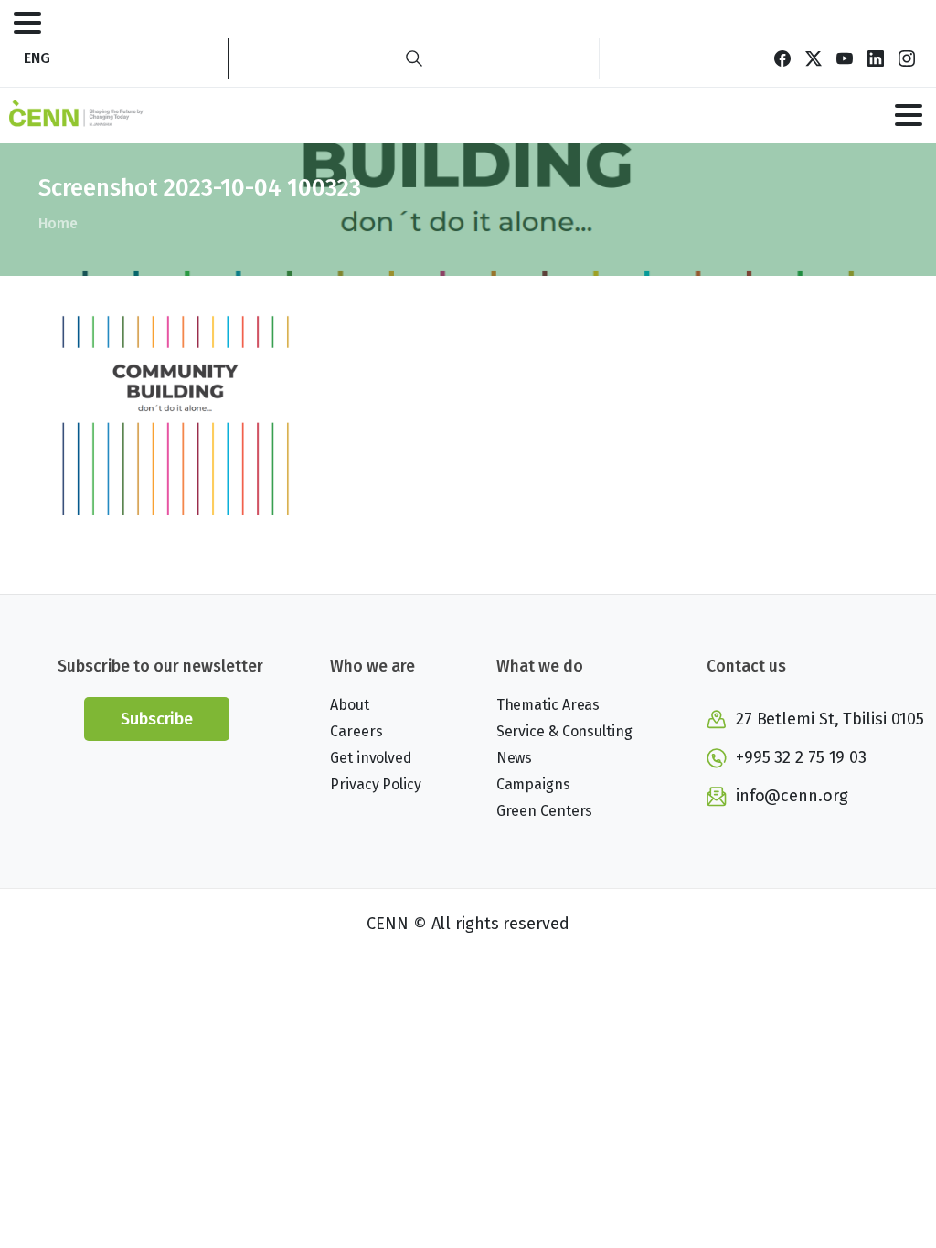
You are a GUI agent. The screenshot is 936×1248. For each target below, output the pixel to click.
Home (58, 223)
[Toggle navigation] (27, 22)
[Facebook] (782, 58)
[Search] (414, 58)
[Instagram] (907, 58)
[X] (813, 58)
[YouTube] (844, 58)
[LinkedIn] (875, 58)
